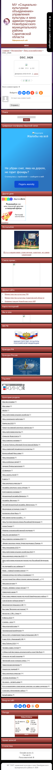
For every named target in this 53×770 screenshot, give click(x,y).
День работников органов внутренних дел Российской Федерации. (25, 560)
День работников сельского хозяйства (15, 415)
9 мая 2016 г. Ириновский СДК (12, 639)
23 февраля (6, 470)
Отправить (15, 105)
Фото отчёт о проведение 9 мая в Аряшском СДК (19, 635)
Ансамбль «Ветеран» (9, 500)
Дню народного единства (11, 483)
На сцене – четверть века (11, 682)
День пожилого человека (11, 440)
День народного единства (11, 673)
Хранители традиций (9, 669)
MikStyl (4, 410)
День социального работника (12, 419)
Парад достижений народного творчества (17, 427)
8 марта (5, 479)
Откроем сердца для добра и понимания (16, 575)
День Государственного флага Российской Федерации (21, 522)
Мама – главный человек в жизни (13, 570)
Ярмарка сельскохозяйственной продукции (17, 530)
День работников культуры (11, 432)
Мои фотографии (8, 402)
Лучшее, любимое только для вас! (14, 588)
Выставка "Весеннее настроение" (14, 609)
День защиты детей (9, 475)
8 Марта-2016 (7, 618)
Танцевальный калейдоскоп (12, 630)
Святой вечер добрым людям (12, 600)
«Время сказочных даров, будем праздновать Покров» (21, 543)
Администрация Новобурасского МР (20, 301)
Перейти (4, 223)
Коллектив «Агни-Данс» (10, 513)
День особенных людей (10, 462)
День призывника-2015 (10, 547)
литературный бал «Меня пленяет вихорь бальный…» (21, 579)
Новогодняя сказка (9, 592)
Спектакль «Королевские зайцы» (14, 690)
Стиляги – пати (7, 622)
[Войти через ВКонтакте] (24, 93)
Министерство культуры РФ (16, 294)
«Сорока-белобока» (9, 678)
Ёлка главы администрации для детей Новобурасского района (24, 596)
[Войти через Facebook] (28, 93)
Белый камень (7, 695)
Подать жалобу (26, 184)
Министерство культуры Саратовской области (24, 298)
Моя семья (6, 406)
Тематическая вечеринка (11, 665)
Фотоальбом (16, 51)
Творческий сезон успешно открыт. (14, 660)
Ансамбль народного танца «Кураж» (15, 487)
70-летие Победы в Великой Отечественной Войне (20, 445)
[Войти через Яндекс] (32, 93)
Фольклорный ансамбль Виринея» (14, 496)
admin (36, 74)
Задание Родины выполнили (12, 466)
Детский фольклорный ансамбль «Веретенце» (18, 505)
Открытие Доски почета (10, 436)
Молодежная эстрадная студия (13, 509)
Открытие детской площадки (12, 656)
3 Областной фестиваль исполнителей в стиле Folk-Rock (22, 652)
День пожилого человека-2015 (13, 539)
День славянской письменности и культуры (17, 449)
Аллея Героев (7, 526)
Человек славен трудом (10, 648)
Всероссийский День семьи (11, 453)
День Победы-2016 (9, 643)
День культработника (33, 51)
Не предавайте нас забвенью (12, 566)
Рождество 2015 (8, 423)
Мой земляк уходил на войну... (12, 517)
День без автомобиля (10, 535)
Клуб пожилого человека (10, 492)
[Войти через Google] (37, 93)
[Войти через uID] (20, 93)
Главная (5, 51)
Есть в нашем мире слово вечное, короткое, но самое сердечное (25, 686)
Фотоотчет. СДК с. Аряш (10, 613)
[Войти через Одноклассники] (41, 93)
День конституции (8, 583)
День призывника (8, 457)
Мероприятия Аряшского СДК (12, 605)
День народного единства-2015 (13, 556)
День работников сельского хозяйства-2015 (17, 552)
